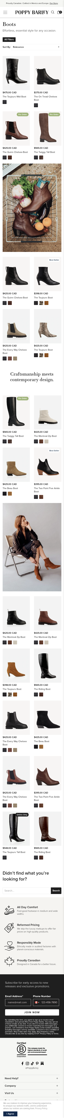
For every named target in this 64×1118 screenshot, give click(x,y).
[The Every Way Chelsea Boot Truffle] (15, 358)
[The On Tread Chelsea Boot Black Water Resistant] (36, 105)
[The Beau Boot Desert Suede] (10, 494)
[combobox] (36, 1002)
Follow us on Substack (42, 1063)
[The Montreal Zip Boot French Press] (41, 441)
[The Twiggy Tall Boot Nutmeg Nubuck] (41, 157)
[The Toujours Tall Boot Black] (5, 858)
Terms (55, 1034)
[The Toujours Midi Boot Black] (5, 102)
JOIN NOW (32, 1012)
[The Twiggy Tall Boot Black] (36, 157)
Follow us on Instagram (27, 1063)
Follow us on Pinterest (37, 1063)
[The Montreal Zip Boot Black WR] (36, 441)
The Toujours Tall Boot (14, 852)
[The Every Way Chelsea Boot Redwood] (10, 358)
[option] (32, 4)
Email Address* (14, 996)
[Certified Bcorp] (32, 1051)
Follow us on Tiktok (32, 1063)
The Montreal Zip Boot (45, 436)
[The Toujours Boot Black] (36, 303)
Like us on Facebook (22, 1063)
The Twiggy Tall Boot (44, 152)
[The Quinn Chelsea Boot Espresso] (10, 157)
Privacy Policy (45, 1034)
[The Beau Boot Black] (5, 494)
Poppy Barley (32, 12)
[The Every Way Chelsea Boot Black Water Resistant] (5, 358)
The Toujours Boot (43, 297)
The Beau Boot (10, 488)
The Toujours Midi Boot (14, 96)
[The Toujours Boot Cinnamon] (46, 303)
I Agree (10, 1113)
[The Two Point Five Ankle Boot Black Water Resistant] (36, 497)
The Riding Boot (42, 689)
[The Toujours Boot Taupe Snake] (41, 303)
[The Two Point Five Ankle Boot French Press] (41, 497)
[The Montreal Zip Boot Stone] (46, 441)
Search (56, 890)
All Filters (9, 39)
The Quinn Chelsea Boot (15, 152)
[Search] (53, 12)
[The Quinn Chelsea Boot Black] (5, 157)
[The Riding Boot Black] (36, 694)
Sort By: (7, 47)
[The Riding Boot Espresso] (41, 694)
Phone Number (42, 996)
